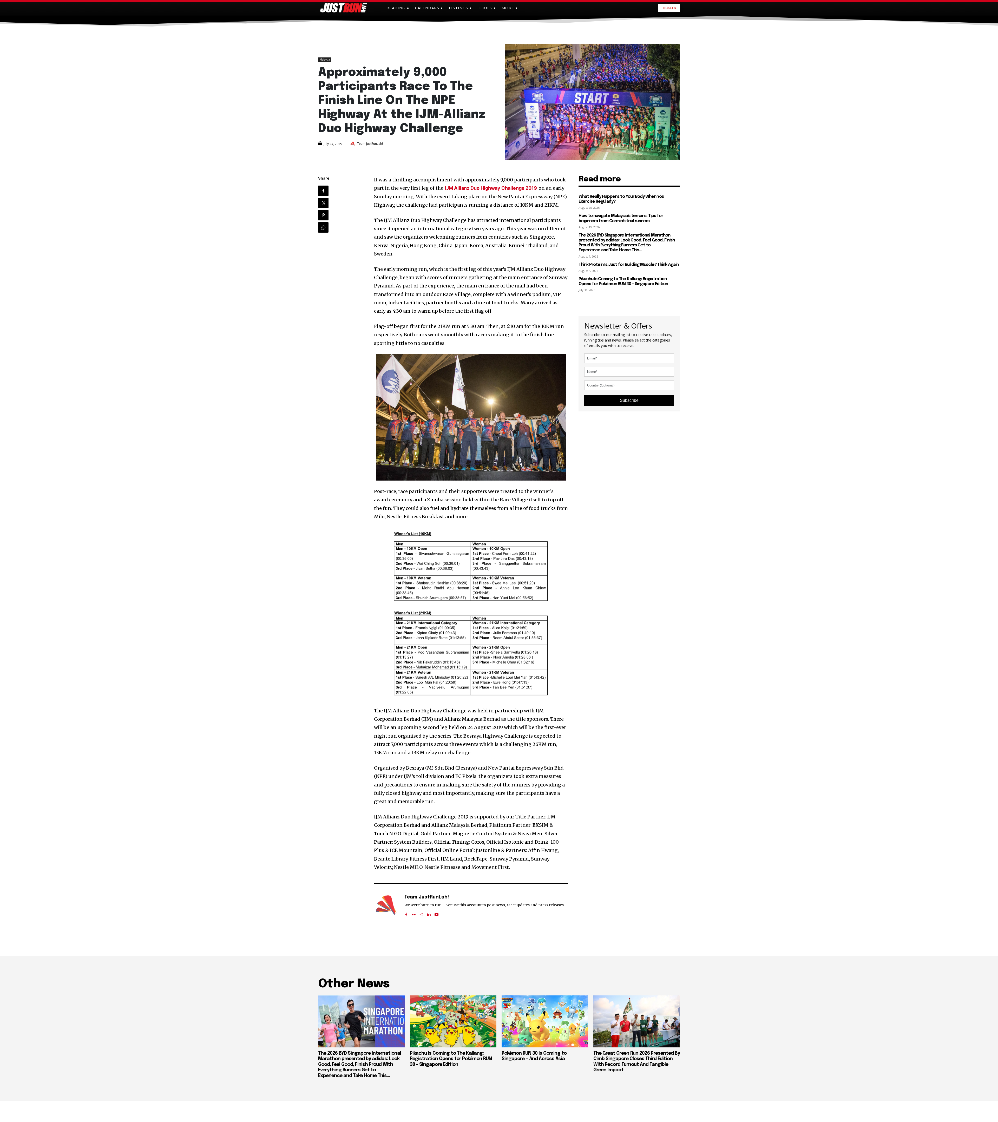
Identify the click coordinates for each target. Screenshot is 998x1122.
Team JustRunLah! (370, 144)
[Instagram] (421, 913)
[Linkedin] (429, 913)
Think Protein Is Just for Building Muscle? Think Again (629, 265)
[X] (323, 203)
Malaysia (325, 59)
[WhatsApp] (323, 227)
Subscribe (629, 400)
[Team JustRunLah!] (353, 143)
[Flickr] (414, 913)
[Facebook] (323, 191)
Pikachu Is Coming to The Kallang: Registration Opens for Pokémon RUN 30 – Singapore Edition (451, 1059)
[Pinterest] (323, 215)
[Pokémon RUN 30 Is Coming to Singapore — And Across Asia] (545, 1021)
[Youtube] (436, 913)
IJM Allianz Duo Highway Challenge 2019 (491, 188)
